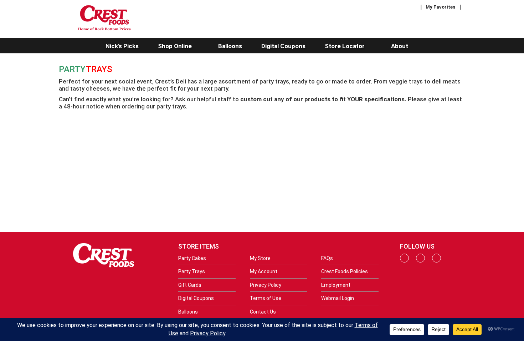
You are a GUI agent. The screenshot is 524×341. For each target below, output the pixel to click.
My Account (263, 271)
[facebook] (404, 261)
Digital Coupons (196, 298)
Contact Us (263, 312)
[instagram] (420, 261)
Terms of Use (265, 298)
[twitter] (436, 261)
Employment (335, 285)
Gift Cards (189, 285)
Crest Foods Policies (344, 271)
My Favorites (440, 7)
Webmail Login (337, 298)
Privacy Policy (265, 285)
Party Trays (191, 271)
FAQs (327, 258)
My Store (260, 258)
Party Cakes (192, 258)
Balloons (188, 312)
